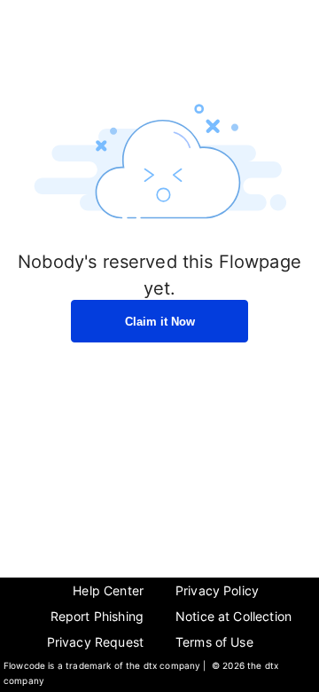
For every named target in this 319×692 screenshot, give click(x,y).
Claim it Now (160, 321)
